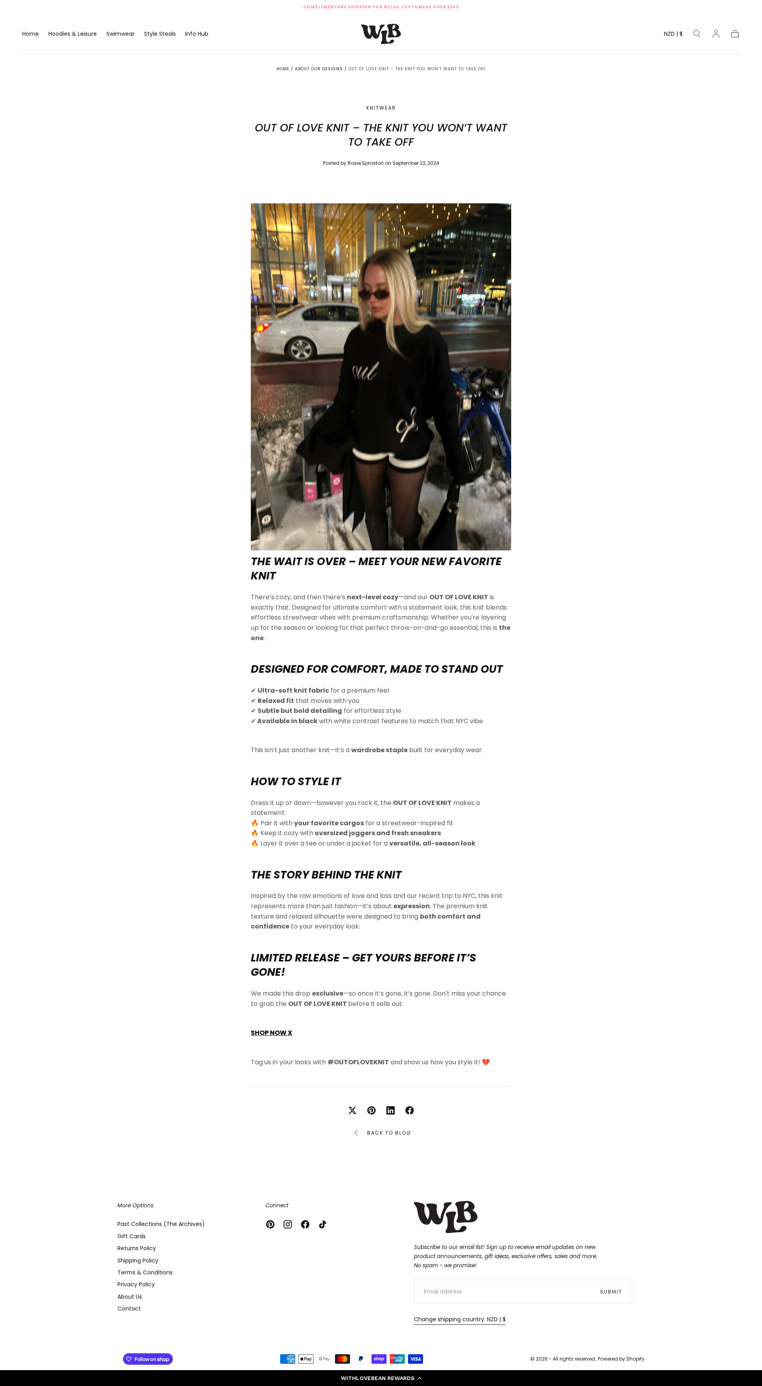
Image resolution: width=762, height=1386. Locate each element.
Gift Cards (131, 1236)
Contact (129, 1309)
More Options (135, 1205)
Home (30, 34)
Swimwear (120, 34)
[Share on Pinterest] (371, 1110)
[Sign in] (716, 34)
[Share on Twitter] (352, 1110)
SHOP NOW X (271, 1032)
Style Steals (160, 34)
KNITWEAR (381, 108)
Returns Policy (136, 1248)
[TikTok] (322, 1224)
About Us (129, 1297)
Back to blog (389, 1132)
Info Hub (196, 34)
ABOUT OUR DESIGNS (319, 69)
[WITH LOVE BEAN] (445, 1217)
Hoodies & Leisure (72, 34)
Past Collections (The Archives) (161, 1224)
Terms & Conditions (145, 1272)
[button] (381, 1378)
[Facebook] (305, 1224)
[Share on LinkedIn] (390, 1110)
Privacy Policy (136, 1284)
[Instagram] (287, 1224)
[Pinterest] (270, 1224)
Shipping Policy (137, 1260)
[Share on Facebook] (409, 1110)
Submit (611, 1291)
